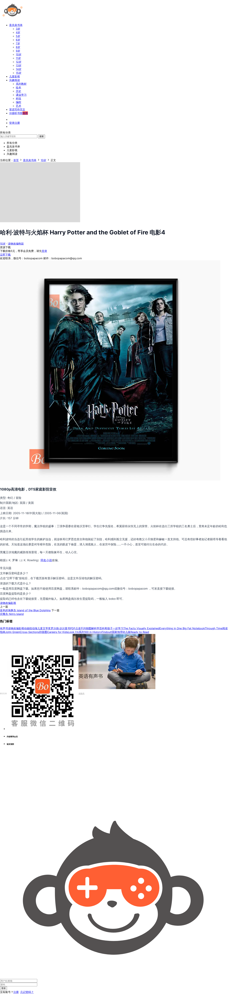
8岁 (18, 47)
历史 (18, 91)
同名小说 (46, 560)
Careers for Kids (57, 632)
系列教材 (21, 83)
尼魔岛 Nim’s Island (12, 614)
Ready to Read (140, 632)
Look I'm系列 (76, 632)
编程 (18, 102)
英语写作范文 (17, 109)
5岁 (18, 36)
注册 (16, 992)
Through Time (213, 628)
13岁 (18, 65)
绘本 (18, 87)
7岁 (18, 43)
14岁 (18, 69)
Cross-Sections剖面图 (33, 632)
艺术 (18, 105)
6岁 (18, 39)
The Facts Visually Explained (141, 628)
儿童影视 (14, 76)
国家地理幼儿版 (121, 632)
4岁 (18, 32)
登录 (44, 251)
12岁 (18, 61)
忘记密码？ (27, 992)
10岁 (18, 54)
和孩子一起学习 (114, 628)
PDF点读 (75, 628)
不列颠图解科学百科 (93, 628)
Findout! (107, 632)
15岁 (18, 72)
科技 (18, 98)
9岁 (18, 50)
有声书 (4, 628)
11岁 (18, 58)
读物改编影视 (8, 603)
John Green (12, 632)
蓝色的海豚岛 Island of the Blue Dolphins (25, 610)
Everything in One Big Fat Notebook (182, 628)
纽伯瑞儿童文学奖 (40, 628)
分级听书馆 (18, 113)
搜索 (41, 136)
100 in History (93, 632)
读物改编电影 (16, 243)
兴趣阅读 (14, 80)
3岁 (18, 28)
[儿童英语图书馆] (13, 19)
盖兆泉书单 (16, 25)
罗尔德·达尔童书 (60, 628)
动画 (26, 628)
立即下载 (5, 254)
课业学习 (21, 94)
